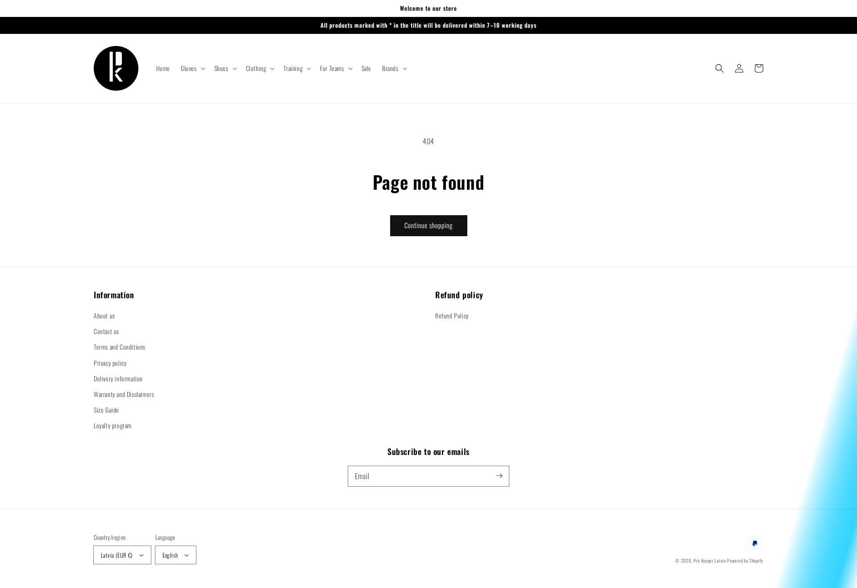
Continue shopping (428, 225)
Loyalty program (113, 425)
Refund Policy (452, 315)
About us (104, 315)
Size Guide (106, 409)
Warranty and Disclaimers (124, 394)
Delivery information (118, 378)
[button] (192, 68)
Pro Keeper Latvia (710, 560)
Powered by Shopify (745, 560)
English (170, 554)
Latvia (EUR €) (117, 554)
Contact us (106, 331)
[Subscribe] (499, 476)
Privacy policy (110, 362)
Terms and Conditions (120, 346)
